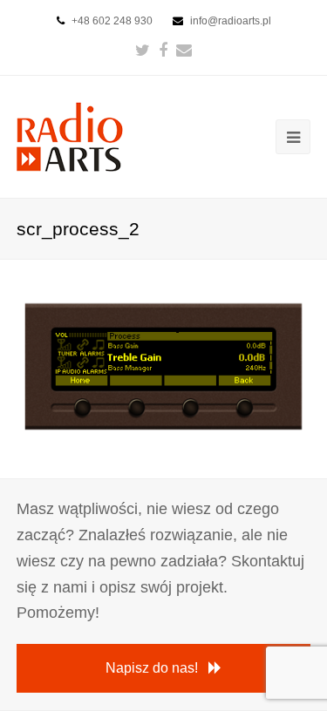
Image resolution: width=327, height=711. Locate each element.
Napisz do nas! (152, 667)
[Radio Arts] (70, 135)
